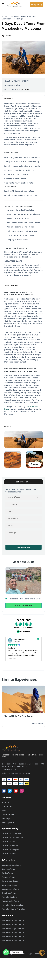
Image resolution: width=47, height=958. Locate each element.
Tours (10, 16)
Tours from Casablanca (12, 838)
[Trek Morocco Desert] (14, 4)
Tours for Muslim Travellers (13, 909)
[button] (36, 4)
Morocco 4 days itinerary (13, 928)
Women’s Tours (8, 877)
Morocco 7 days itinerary (13, 936)
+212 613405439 (9, 770)
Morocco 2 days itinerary (13, 920)
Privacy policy (8, 822)
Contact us (7, 806)
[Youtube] (16, 791)
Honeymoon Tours (10, 881)
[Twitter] (10, 791)
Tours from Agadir (10, 846)
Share (8, 35)
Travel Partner (8, 814)
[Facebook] (4, 791)
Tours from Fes (8, 842)
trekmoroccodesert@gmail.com (16, 773)
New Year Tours (8, 869)
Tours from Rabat (9, 854)
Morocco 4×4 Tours (10, 889)
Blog (4, 810)
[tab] (23, 481)
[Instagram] (22, 791)
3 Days (20, 89)
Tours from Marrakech (11, 834)
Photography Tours (10, 901)
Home (4, 16)
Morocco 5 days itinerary (13, 932)
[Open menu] (3, 4)
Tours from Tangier (10, 849)
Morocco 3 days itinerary (13, 924)
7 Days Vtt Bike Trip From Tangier (18, 716)
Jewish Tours (7, 873)
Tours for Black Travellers (13, 905)
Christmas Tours (9, 893)
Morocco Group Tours (11, 865)
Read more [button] (12, 658)
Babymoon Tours (9, 885)
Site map (6, 818)
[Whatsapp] (6, 952)
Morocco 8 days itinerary (13, 940)
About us (6, 802)
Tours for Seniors (9, 897)
